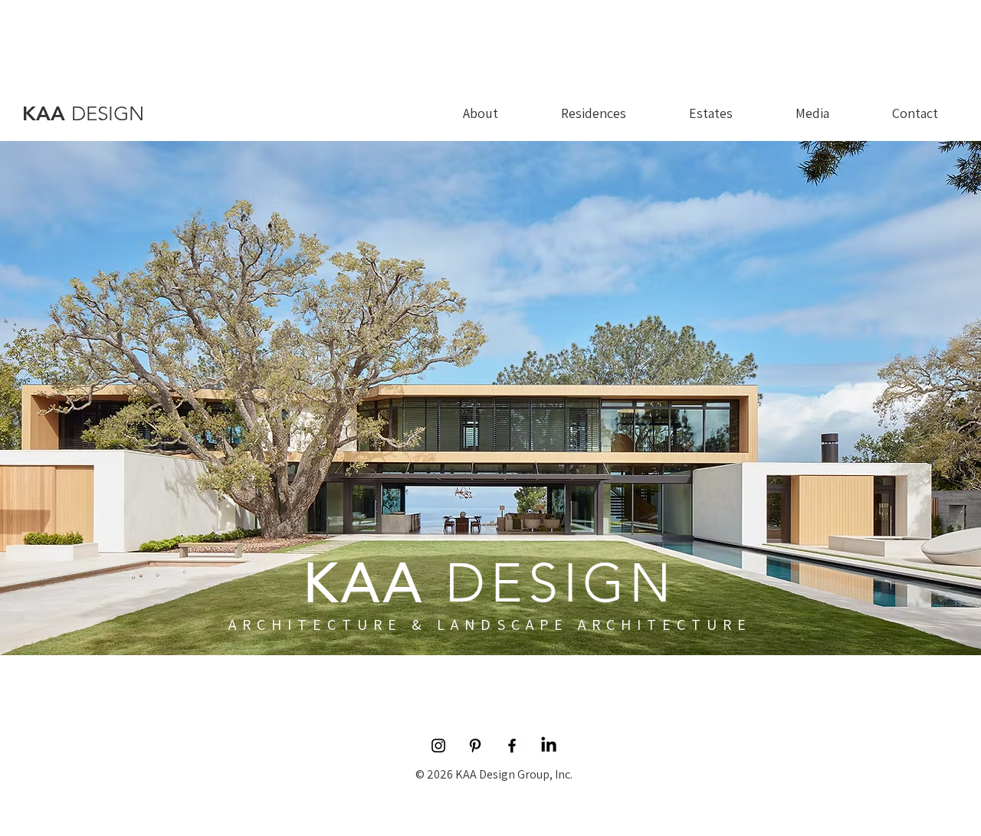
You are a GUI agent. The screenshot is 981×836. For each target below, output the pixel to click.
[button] (812, 113)
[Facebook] (512, 745)
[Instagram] (438, 745)
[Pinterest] (475, 745)
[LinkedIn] (549, 745)
